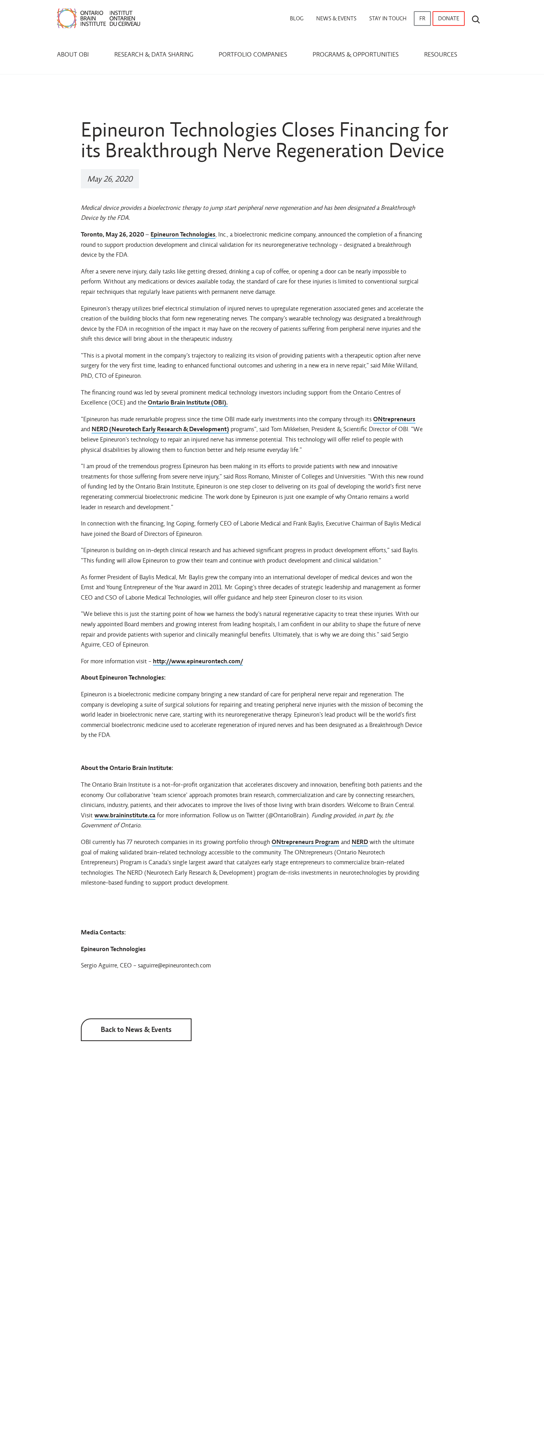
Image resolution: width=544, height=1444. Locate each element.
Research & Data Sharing (153, 54)
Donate (448, 18)
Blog (296, 18)
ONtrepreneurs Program (305, 842)
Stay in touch (388, 18)
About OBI (73, 54)
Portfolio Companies (253, 54)
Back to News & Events (136, 1029)
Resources (440, 54)
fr (422, 18)
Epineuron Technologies (183, 234)
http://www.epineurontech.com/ (198, 661)
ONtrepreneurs (394, 419)
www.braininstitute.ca (124, 815)
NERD (360, 842)
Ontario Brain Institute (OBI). (188, 402)
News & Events (336, 18)
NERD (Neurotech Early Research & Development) (160, 429)
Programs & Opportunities (356, 54)
